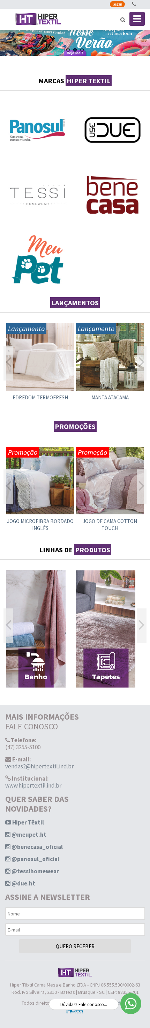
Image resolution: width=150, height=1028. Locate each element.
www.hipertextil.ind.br (33, 785)
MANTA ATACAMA (40, 397)
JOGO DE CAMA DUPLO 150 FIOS (110, 524)
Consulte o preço (40, 368)
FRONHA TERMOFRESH (110, 397)
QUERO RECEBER (75, 946)
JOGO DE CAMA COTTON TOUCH (40, 524)
